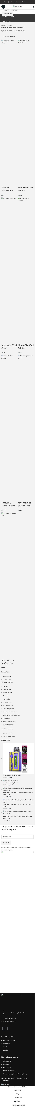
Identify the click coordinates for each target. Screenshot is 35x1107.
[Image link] (11, 1001)
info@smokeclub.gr (10, 1021)
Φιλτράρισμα (7, 677)
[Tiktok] (13, 1028)
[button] (3, 183)
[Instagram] (8, 1028)
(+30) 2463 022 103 (11, 1018)
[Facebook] (3, 1028)
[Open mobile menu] (3, 7)
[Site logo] (17, 6)
